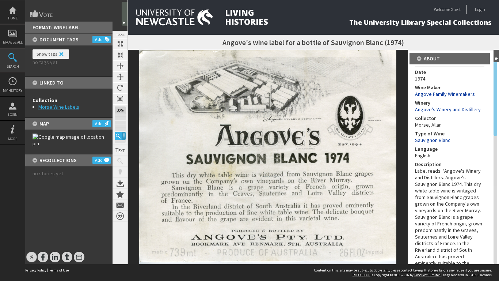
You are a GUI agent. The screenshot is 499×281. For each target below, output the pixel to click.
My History (12, 90)
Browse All (13, 42)
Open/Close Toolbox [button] (124, 14)
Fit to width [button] (120, 65)
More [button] (12, 138)
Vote (41, 14)
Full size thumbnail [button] (120, 43)
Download (120, 183)
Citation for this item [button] (120, 216)
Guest (456, 9)
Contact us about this (120, 205)
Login (13, 114)
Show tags (47, 54)
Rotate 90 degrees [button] (120, 87)
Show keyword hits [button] (120, 161)
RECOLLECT (361, 275)
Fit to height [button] (120, 76)
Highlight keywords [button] (120, 172)
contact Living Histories (419, 270)
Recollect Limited (427, 275)
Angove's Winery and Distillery (448, 109)
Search (13, 66)
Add (99, 39)
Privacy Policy (35, 270)
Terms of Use (59, 270)
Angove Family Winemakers (445, 94)
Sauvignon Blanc (432, 140)
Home (13, 18)
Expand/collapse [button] (496, 56)
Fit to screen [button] (120, 54)
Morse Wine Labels (58, 107)
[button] (120, 136)
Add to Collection (120, 194)
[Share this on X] (31, 253)
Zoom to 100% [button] (120, 98)
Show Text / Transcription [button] (120, 150)
